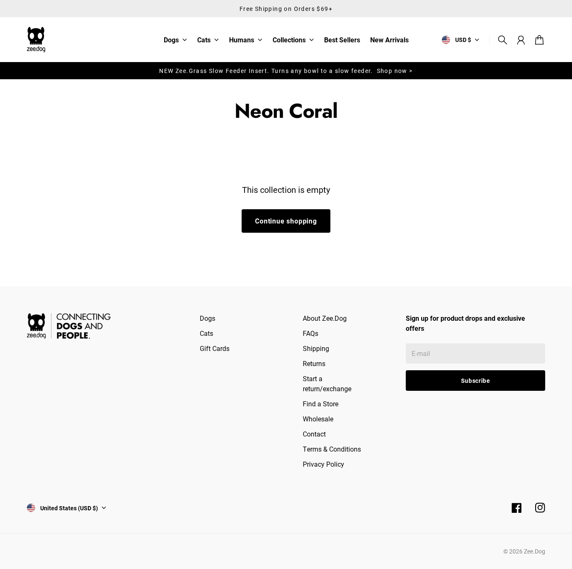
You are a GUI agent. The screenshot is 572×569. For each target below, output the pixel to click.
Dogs (171, 40)
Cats (204, 40)
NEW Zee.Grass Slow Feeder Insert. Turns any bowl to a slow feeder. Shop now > (285, 71)
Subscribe (475, 381)
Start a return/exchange (327, 383)
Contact (314, 433)
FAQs (310, 333)
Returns (314, 363)
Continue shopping (286, 220)
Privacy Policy (323, 464)
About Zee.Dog (325, 318)
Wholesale (318, 418)
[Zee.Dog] (36, 40)
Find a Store (320, 403)
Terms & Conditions (332, 448)
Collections (289, 40)
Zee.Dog (534, 551)
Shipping (316, 348)
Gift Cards (214, 348)
